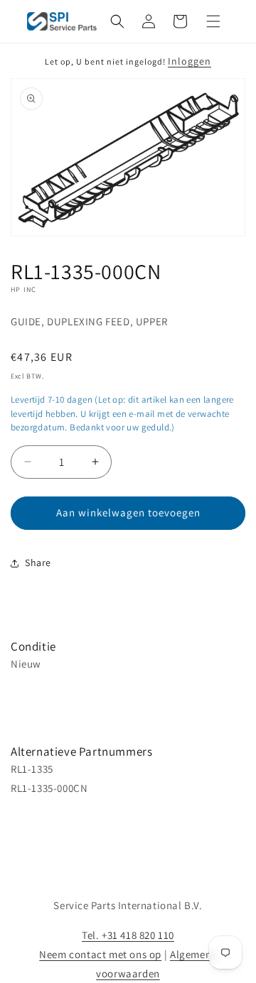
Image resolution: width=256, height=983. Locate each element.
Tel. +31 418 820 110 (128, 935)
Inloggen (189, 61)
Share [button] (38, 562)
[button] (117, 21)
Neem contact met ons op (100, 954)
